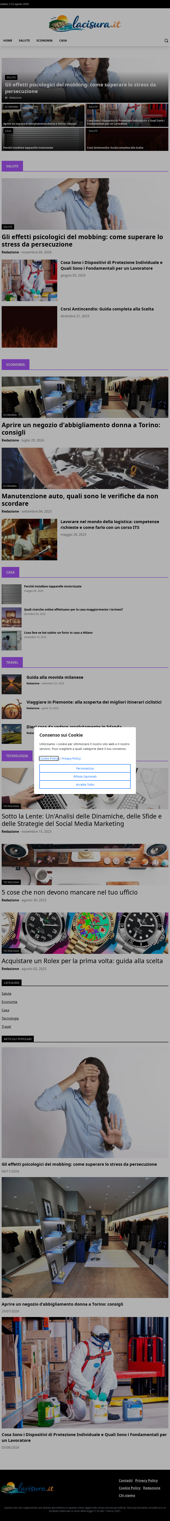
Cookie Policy (48, 758)
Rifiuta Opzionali (85, 776)
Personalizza (85, 768)
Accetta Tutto (85, 784)
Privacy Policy (71, 758)
